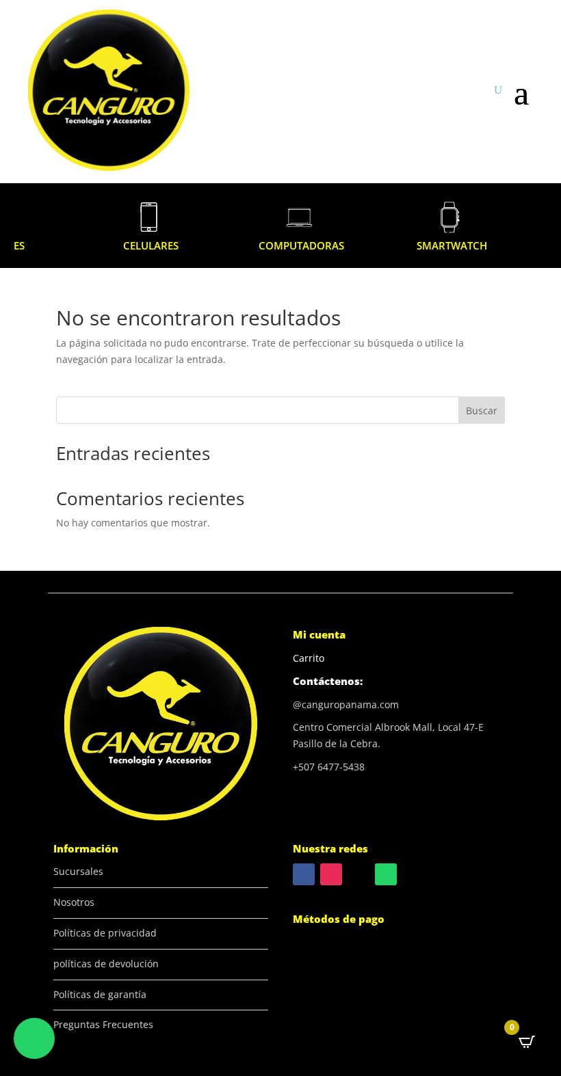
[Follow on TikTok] (358, 874)
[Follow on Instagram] (331, 874)
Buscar (481, 410)
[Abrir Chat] (34, 1038)
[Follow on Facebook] (304, 874)
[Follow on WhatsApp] (386, 874)
